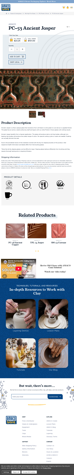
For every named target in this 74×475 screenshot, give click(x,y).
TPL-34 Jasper (37, 243)
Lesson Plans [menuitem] (50, 424)
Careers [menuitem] (49, 458)
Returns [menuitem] (24, 452)
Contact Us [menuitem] (50, 446)
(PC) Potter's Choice (44, 13)
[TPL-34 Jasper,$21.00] (37, 230)
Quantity (11, 45)
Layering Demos (21, 331)
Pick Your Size (13, 35)
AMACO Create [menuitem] (51, 421)
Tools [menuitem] (24, 430)
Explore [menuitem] (49, 417)
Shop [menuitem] (24, 417)
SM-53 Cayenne (58, 243)
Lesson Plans (53, 331)
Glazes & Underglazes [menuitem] (29, 424)
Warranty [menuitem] (25, 455)
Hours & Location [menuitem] (52, 452)
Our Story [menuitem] (49, 449)
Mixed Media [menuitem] (26, 437)
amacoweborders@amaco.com (25, 164)
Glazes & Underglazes (16, 13)
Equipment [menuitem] (26, 427)
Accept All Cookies (29, 472)
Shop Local (15, 62)
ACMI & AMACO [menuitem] (52, 455)
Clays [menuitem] (24, 433)
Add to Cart (15, 56)
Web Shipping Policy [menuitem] (29, 446)
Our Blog (53, 370)
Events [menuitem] (48, 461)
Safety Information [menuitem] (28, 449)
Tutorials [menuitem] (49, 430)
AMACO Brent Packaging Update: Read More (37, 2)
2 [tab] (38, 251)
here (50, 168)
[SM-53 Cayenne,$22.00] (58, 230)
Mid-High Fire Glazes (30, 13)
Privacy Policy (47, 468)
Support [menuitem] (25, 441)
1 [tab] (35, 251)
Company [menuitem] (49, 441)
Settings (6, 472)
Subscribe (53, 397)
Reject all (16, 472)
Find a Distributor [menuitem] (28, 421)
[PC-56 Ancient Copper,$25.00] (15, 230)
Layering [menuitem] (49, 433)
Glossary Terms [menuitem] (51, 437)
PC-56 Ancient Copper (15, 244)
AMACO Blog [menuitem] (51, 427)
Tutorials (21, 370)
